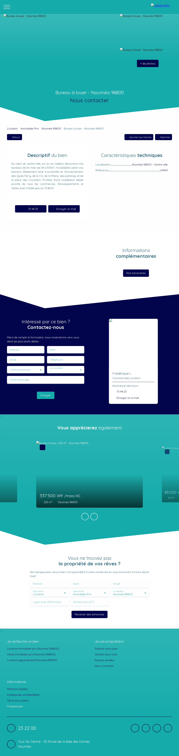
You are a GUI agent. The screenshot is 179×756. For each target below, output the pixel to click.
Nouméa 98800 (51, 128)
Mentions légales (17, 689)
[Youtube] (157, 728)
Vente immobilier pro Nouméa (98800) (31, 654)
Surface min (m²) (83, 602)
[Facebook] (135, 728)
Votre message (19, 379)
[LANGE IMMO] (163, 7)
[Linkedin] (146, 728)
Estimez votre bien (106, 648)
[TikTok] (168, 728)
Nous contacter (104, 666)
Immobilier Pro (30, 128)
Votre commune (20, 369)
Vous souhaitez (56, 368)
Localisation (118, 591)
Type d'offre (38, 591)
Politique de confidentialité (23, 694)
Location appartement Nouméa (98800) (32, 660)
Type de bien (78, 591)
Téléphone (56, 359)
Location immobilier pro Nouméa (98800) (33, 648)
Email (13, 359)
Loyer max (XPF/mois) (47, 602)
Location (12, 128)
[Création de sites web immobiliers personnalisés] (32, 706)
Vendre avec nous (106, 654)
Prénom (15, 349)
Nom (53, 349)
